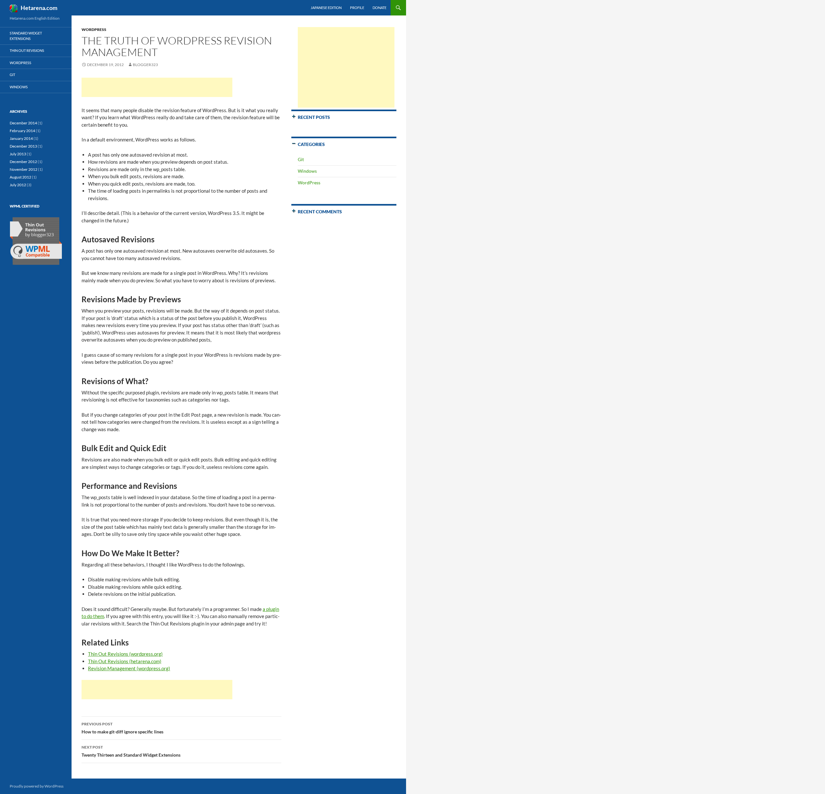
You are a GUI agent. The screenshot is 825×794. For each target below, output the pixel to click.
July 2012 (18, 184)
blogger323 (145, 64)
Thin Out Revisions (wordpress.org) (125, 654)
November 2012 (23, 169)
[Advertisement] (157, 87)
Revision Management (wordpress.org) (129, 668)
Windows (307, 171)
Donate (379, 7)
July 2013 (18, 153)
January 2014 (21, 138)
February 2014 (22, 130)
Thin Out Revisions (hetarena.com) (124, 661)
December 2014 (23, 123)
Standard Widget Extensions (26, 36)
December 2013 (23, 146)
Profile (357, 7)
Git (301, 159)
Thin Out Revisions (27, 50)
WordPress (94, 29)
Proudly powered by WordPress (36, 786)
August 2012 (20, 177)
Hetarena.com (39, 7)
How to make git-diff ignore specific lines (122, 727)
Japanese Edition (326, 7)
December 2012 (23, 161)
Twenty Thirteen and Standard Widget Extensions (131, 751)
